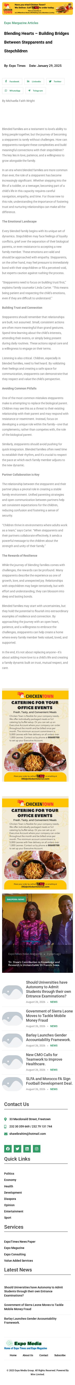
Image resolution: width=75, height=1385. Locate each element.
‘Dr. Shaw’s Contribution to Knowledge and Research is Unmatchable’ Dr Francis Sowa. (34, 963)
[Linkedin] (27, 1148)
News (54, 1001)
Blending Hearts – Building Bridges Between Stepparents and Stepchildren (36, 42)
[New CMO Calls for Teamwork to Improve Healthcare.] (12, 1062)
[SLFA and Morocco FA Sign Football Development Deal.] (12, 1084)
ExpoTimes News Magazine (25, 954)
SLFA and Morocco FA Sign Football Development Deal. (49, 1081)
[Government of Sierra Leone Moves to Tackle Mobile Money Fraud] (12, 1018)
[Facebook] (8, 1148)
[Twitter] (17, 1148)
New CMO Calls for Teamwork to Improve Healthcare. (44, 1059)
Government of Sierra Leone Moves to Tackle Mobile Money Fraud (49, 1015)
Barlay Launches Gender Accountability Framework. (48, 1037)
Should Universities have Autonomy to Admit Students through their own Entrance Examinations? (48, 989)
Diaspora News (15, 899)
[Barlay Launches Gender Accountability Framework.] (12, 1040)
